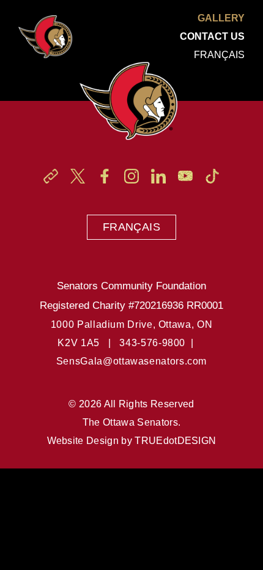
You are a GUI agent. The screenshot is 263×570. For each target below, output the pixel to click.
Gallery (221, 18)
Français (131, 227)
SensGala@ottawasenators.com (131, 361)
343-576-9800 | (159, 343)
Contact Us (212, 36)
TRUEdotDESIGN (175, 440)
